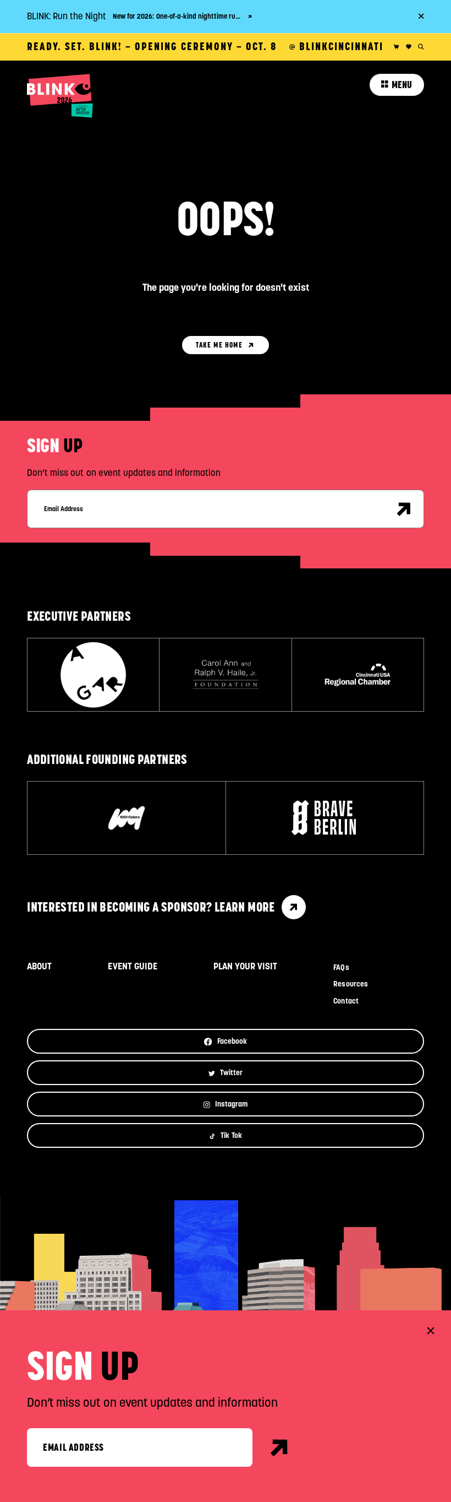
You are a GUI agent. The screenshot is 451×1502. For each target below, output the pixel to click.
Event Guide (132, 966)
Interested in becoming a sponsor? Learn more (150, 907)
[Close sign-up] (431, 1331)
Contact (345, 1001)
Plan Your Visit (245, 966)
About (39, 966)
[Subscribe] (404, 509)
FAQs (341, 967)
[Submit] (280, 1447)
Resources (350, 984)
